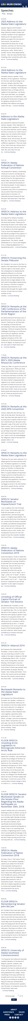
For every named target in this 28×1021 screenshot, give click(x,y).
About (14, 1009)
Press (7, 1014)
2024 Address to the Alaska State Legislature (13, 71)
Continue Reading (12, 59)
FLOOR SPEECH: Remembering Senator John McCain (13, 904)
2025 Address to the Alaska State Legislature (13, 22)
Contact (19, 1014)
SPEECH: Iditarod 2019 (12, 645)
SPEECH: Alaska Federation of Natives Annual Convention (12, 165)
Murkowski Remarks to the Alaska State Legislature (13, 692)
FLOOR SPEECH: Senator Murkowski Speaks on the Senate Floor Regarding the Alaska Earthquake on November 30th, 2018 (14, 800)
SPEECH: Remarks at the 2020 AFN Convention (14, 407)
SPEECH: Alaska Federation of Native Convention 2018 (12, 853)
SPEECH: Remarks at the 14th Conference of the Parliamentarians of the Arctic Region (14, 310)
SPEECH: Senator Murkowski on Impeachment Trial (11, 502)
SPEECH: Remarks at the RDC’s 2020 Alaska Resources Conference (14, 360)
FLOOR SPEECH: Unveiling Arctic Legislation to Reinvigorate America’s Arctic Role (13, 745)
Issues (22, 1012)
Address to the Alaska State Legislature (12, 117)
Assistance (8, 1012)
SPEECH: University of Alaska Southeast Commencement (12, 953)
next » (14, 999)
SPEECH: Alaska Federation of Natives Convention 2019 (12, 550)
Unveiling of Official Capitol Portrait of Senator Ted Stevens (12, 599)
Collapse (10, 13)
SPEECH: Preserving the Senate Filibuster (13, 259)
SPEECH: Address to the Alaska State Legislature (13, 213)
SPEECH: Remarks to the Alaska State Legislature (14, 454)
